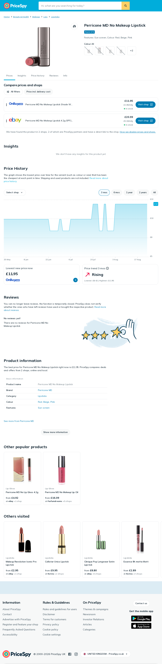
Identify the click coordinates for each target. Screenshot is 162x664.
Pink (52, 401)
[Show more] (6, 104)
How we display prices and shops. (138, 131)
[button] (131, 50)
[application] (81, 230)
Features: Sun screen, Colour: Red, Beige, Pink (108, 37)
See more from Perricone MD (19, 421)
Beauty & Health (21, 17)
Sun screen (44, 407)
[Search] (126, 6)
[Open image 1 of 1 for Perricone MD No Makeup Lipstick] (37, 46)
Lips (46, 17)
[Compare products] (74, 26)
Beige (46, 401)
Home (7, 17)
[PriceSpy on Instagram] (76, 653)
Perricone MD (45, 390)
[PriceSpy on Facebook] (70, 653)
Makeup (36, 17)
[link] (22, 478)
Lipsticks (55, 17)
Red (40, 401)
